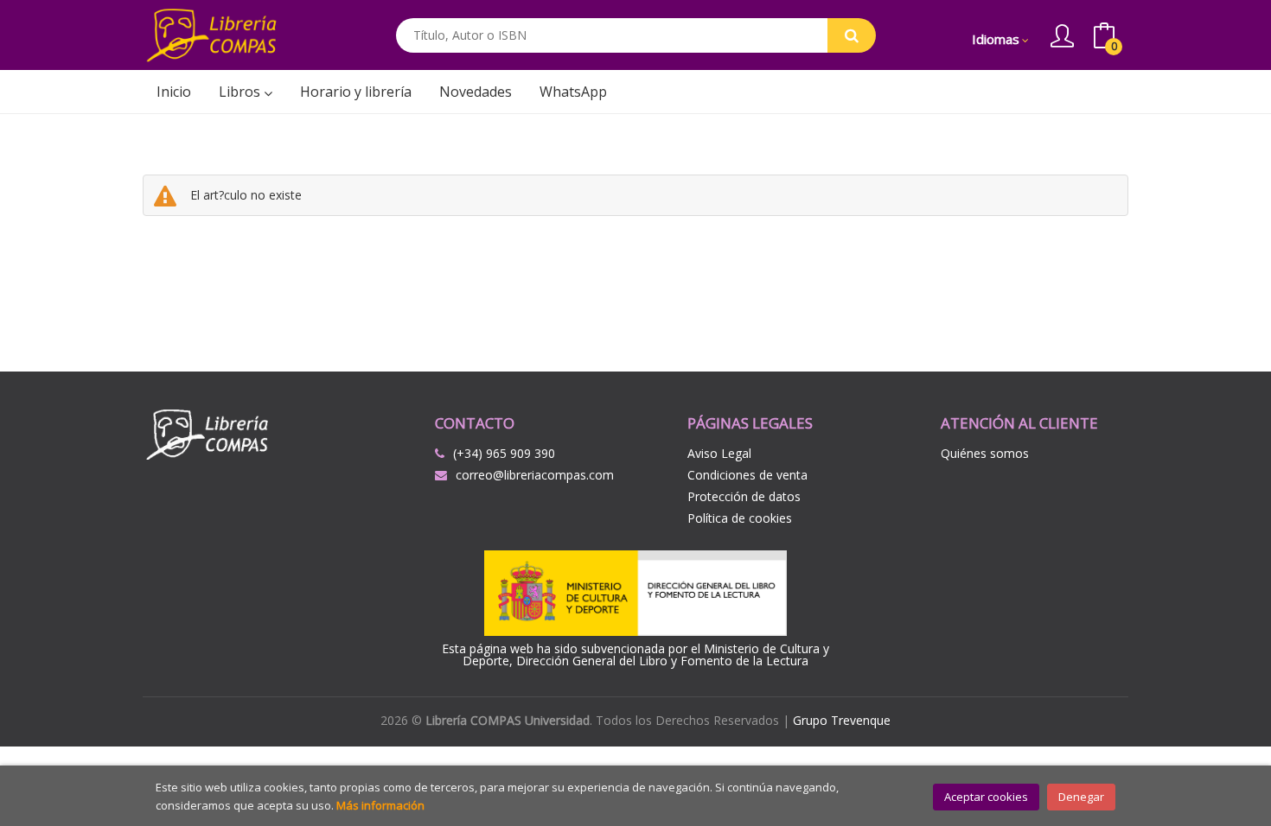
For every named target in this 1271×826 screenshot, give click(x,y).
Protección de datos (744, 496)
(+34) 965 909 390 (504, 453)
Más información (380, 805)
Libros (241, 91)
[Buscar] (851, 35)
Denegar (1081, 796)
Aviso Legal (719, 453)
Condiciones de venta (747, 475)
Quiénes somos (985, 453)
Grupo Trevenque (842, 720)
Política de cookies (739, 518)
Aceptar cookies (986, 796)
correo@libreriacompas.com (535, 475)
